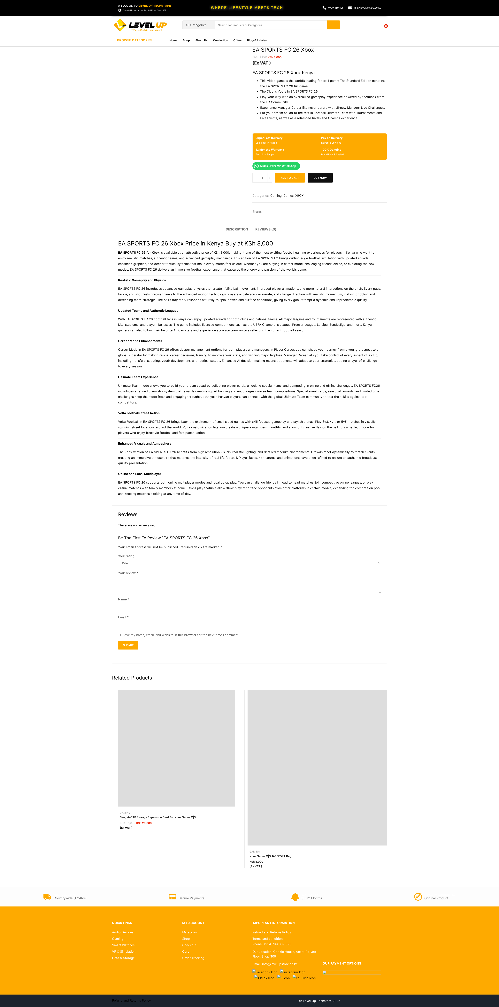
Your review (128, 573)
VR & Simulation (123, 951)
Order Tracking (193, 958)
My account (191, 932)
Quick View (233, 693)
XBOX (299, 196)
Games (288, 196)
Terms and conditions (268, 939)
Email (123, 617)
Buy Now (320, 177)
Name (123, 599)
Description (237, 229)
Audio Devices (122, 932)
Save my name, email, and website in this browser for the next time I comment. (181, 635)
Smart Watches (123, 945)
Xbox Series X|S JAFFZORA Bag (270, 856)
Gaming (276, 196)
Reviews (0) (265, 229)
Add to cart (289, 177)
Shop (186, 939)
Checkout (189, 945)
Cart (185, 951)
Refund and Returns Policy (271, 932)
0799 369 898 (335, 7)
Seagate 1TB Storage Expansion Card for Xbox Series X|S (158, 817)
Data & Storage (123, 958)
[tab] (237, 230)
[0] (383, 24)
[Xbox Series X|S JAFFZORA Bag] (325, 767)
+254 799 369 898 (277, 944)
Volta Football (128, 422)
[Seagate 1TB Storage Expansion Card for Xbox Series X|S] (176, 748)
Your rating (126, 556)
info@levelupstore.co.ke (367, 7)
